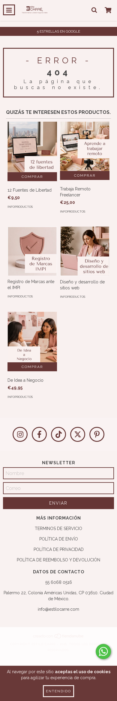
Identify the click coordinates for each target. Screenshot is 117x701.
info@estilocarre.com (58, 609)
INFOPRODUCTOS (20, 206)
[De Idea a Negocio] (32, 337)
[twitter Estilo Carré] (77, 434)
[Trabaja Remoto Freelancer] (85, 146)
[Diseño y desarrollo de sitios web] (85, 251)
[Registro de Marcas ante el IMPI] (32, 251)
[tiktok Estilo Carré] (58, 434)
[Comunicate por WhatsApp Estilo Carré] (103, 651)
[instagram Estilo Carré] (20, 434)
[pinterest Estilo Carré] (96, 434)
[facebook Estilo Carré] (39, 434)
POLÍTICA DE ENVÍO (58, 539)
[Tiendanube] (58, 638)
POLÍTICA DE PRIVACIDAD (59, 549)
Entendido (58, 691)
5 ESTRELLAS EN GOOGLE (58, 31)
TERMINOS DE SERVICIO (58, 528)
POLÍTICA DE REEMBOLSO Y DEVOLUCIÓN (58, 560)
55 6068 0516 (58, 582)
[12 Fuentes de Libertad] (32, 147)
